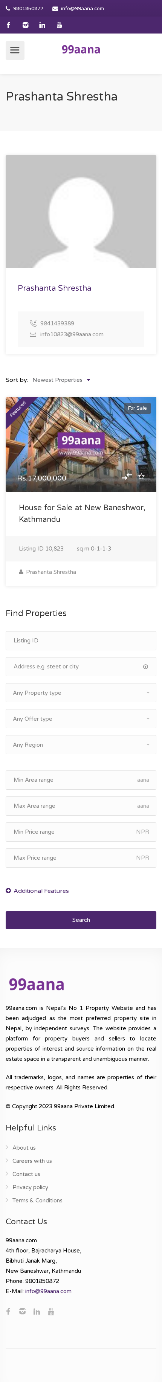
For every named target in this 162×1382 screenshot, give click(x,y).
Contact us (26, 1174)
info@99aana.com (82, 9)
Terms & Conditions (37, 1200)
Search (81, 920)
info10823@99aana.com (72, 334)
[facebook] (8, 25)
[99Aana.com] (81, 49)
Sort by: (17, 380)
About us (24, 1147)
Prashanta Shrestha (50, 572)
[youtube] (59, 25)
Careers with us (32, 1161)
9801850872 (28, 9)
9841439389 (57, 323)
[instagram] (25, 25)
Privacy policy (30, 1187)
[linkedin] (42, 25)
